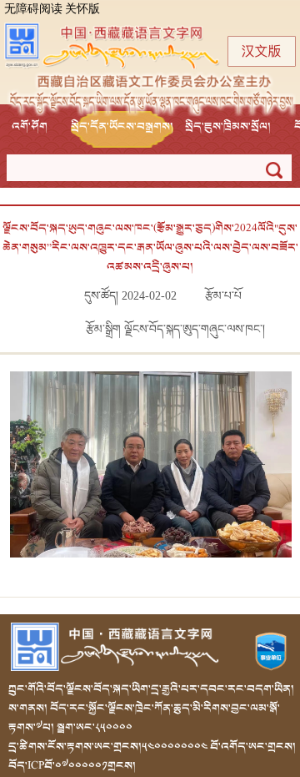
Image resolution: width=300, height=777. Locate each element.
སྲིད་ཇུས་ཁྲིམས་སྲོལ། (228, 126)
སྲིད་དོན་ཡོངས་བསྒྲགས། (122, 126)
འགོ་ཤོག (30, 126)
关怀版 (82, 9)
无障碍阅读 (33, 9)
